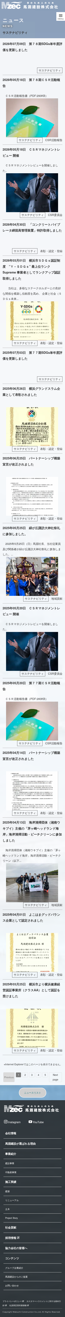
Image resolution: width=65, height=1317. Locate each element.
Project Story (11, 1217)
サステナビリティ (50, 70)
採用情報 (10, 1238)
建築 (7, 1191)
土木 (7, 1209)
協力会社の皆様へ (16, 1248)
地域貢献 (56, 598)
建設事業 (9, 1163)
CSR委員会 (55, 215)
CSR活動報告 (53, 140)
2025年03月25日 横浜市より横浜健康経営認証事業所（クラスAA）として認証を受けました (31, 990)
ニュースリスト (32, 1092)
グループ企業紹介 (14, 1267)
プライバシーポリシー (12, 1301)
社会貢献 (10, 1227)
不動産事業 (10, 1172)
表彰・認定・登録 (51, 251)
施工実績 (10, 1182)
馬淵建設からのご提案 (16, 1276)
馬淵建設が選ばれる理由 (20, 1143)
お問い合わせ (12, 1285)
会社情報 (10, 1133)
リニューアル (12, 1200)
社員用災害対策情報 (18, 1305)
